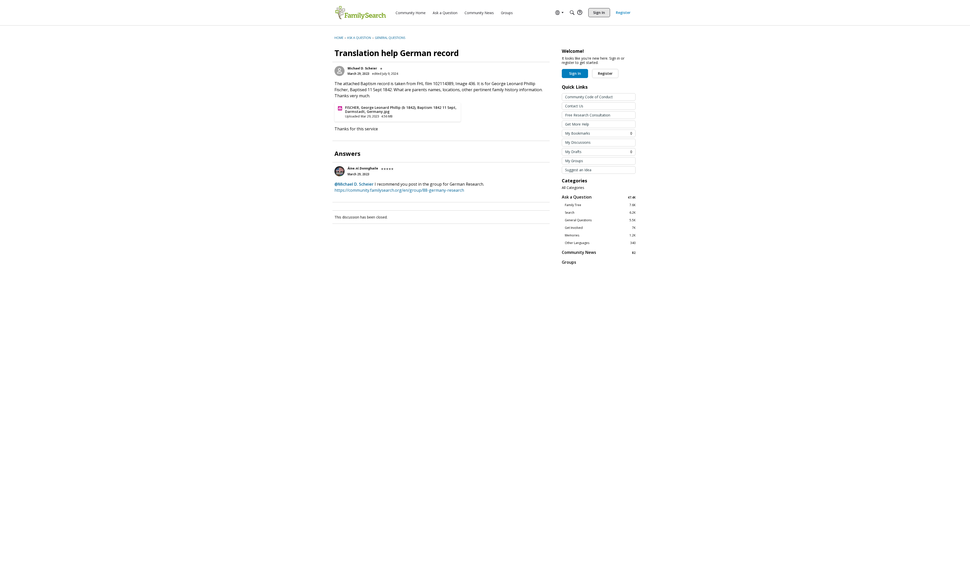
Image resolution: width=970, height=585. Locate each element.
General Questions (600, 220)
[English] (360, 12)
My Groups (574, 160)
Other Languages (600, 243)
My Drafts (598, 151)
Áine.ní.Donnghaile (363, 168)
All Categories (573, 187)
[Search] (572, 12)
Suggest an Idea (578, 169)
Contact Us (574, 106)
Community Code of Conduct (589, 96)
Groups (569, 262)
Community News (599, 252)
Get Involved (600, 228)
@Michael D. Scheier (354, 184)
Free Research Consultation (587, 115)
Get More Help (577, 124)
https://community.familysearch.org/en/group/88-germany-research (399, 190)
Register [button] (605, 73)
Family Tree (600, 205)
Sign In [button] (575, 73)
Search (600, 212)
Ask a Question (599, 197)
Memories (600, 235)
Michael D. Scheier (362, 68)
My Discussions (578, 142)
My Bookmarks (598, 133)
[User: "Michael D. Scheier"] (339, 71)
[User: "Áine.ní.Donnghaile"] (339, 171)
